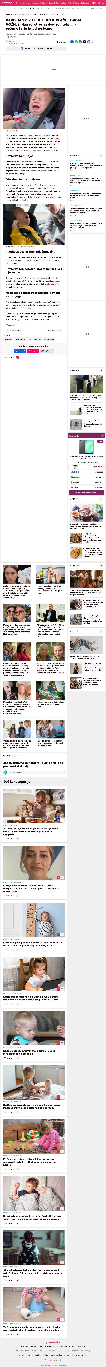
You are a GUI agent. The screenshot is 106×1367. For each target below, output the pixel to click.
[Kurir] (27, 1351)
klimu (49, 284)
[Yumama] (7, 3)
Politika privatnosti (69, 1355)
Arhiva (86, 1355)
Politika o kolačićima (55, 1355)
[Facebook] (45, 1360)
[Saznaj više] (101, 370)
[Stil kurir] (82, 1351)
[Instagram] (50, 1360)
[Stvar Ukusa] (43, 1351)
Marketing (79, 1355)
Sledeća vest (53, 330)
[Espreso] (34, 1351)
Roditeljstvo (49, 339)
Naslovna (9, 14)
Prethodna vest (16, 330)
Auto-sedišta (20, 339)
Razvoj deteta (25, 14)
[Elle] (67, 1351)
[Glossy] (87, 1351)
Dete (16, 14)
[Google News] (60, 1360)
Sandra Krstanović (12, 41)
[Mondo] (19, 1351)
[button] (61, 42)
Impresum (21, 1355)
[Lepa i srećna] (52, 1351)
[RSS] (55, 1360)
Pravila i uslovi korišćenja (33, 1355)
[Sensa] (59, 1351)
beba (57, 138)
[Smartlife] (75, 1351)
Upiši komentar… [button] (16, 773)
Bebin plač (37, 339)
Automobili (8, 339)
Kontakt (45, 1355)
